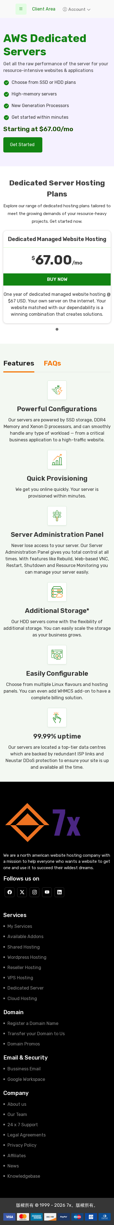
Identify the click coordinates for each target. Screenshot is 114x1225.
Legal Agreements (26, 1135)
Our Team (17, 1114)
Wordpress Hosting (26, 957)
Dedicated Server (25, 988)
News (13, 1166)
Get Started (23, 144)
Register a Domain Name (32, 1023)
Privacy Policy (22, 1145)
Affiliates (16, 1155)
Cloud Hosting (22, 998)
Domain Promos (23, 1044)
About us (16, 1104)
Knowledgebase (23, 1176)
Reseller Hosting (24, 967)
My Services (19, 926)
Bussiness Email (24, 1068)
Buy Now (57, 279)
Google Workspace (26, 1079)
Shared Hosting (23, 947)
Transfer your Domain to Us (36, 1033)
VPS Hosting (20, 977)
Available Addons (25, 936)
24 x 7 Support (22, 1124)
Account (77, 9)
